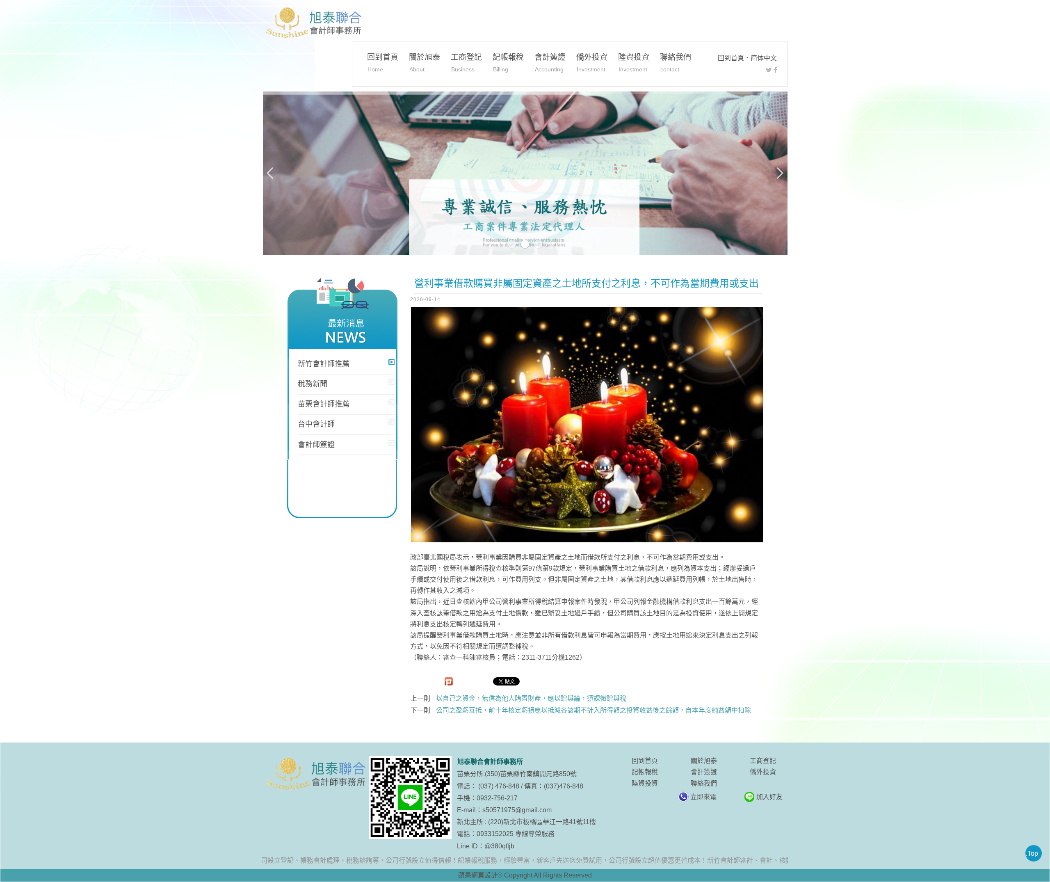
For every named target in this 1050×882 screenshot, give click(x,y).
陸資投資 (633, 62)
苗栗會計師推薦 (323, 404)
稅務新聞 (312, 384)
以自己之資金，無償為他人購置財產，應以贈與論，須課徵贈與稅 (531, 698)
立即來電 (703, 796)
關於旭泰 (424, 62)
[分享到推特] (769, 69)
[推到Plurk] (449, 681)
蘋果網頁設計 (478, 875)
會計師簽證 (316, 445)
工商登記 (466, 62)
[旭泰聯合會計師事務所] (313, 22)
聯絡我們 (675, 62)
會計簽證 (550, 62)
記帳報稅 (508, 62)
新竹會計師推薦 (323, 364)
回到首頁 (731, 58)
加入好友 (769, 796)
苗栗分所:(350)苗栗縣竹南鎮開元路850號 (517, 773)
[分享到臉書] (775, 69)
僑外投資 (591, 62)
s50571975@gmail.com (517, 810)
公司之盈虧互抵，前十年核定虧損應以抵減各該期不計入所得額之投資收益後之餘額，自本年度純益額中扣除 (593, 710)
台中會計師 (316, 424)
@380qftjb (499, 846)
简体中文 (764, 58)
